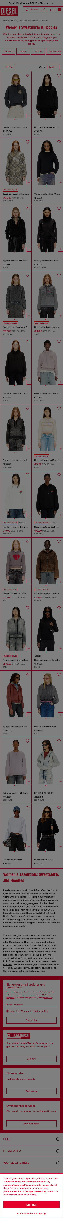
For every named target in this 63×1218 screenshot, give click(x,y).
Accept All (31, 1204)
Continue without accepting (31, 1213)
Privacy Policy (10, 1194)
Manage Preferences (35, 1191)
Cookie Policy (29, 1194)
